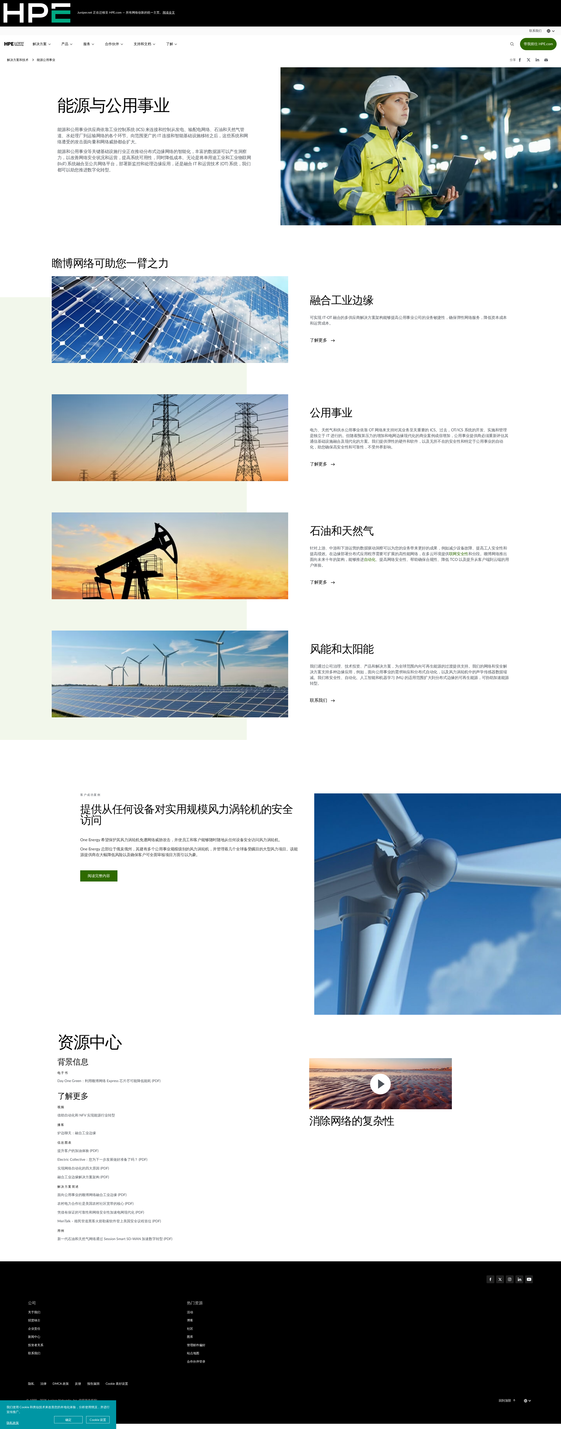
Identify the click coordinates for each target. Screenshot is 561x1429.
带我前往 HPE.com (538, 44)
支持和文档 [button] (142, 44)
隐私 (31, 1383)
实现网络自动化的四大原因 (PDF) (83, 1168)
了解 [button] (169, 44)
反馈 (78, 1383)
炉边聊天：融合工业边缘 (76, 1133)
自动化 (370, 560)
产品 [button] (64, 44)
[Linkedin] (519, 1279)
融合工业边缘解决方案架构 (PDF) (83, 1177)
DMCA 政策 (61, 1383)
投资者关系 (35, 1345)
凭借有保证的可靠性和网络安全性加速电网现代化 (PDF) (100, 1212)
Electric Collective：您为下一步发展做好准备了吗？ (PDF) (102, 1159)
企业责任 (34, 1328)
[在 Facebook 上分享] (520, 62)
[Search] (512, 44)
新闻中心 (34, 1336)
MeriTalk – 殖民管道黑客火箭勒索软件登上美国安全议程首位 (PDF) (109, 1221)
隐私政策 (13, 1422)
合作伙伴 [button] (112, 44)
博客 (190, 1320)
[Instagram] (510, 1279)
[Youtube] (529, 1279)
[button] (535, 31)
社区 (190, 1328)
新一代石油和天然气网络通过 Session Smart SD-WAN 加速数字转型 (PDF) (114, 1239)
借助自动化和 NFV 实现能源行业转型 (86, 1115)
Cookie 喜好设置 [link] (117, 1383)
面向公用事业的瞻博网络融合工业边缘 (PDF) (91, 1195)
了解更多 (318, 340)
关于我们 (34, 1312)
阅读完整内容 (99, 876)
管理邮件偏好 (196, 1345)
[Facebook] (490, 1279)
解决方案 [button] (40, 44)
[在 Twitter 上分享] (529, 62)
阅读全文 (169, 12)
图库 (190, 1336)
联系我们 (318, 700)
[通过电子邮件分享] (546, 62)
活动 (190, 1312)
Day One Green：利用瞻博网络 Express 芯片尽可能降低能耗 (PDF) (108, 1081)
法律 (43, 1383)
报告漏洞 (93, 1383)
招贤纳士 (34, 1320)
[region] (193, 951)
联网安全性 (458, 554)
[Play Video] (380, 1083)
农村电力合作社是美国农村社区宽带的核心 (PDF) (95, 1203)
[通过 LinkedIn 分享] (537, 62)
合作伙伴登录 (196, 1361)
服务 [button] (86, 44)
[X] (500, 1279)
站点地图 (193, 1353)
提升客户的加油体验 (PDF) (77, 1151)
